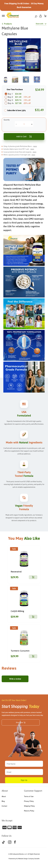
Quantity (7, 120)
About (4, 796)
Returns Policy (29, 811)
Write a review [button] (15, 679)
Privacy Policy (29, 801)
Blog (3, 801)
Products (8, 24)
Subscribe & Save (16, 110)
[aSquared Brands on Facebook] (15, 842)
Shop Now (19, 722)
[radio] (5, 111)
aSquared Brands (18, 854)
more (35, 146)
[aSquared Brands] (12, 16)
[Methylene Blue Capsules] (24, 55)
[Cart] (45, 16)
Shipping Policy (29, 806)
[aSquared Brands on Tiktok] (3, 842)
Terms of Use (28, 796)
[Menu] (3, 15)
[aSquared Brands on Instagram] (9, 842)
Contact (4, 806)
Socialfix (37, 858)
